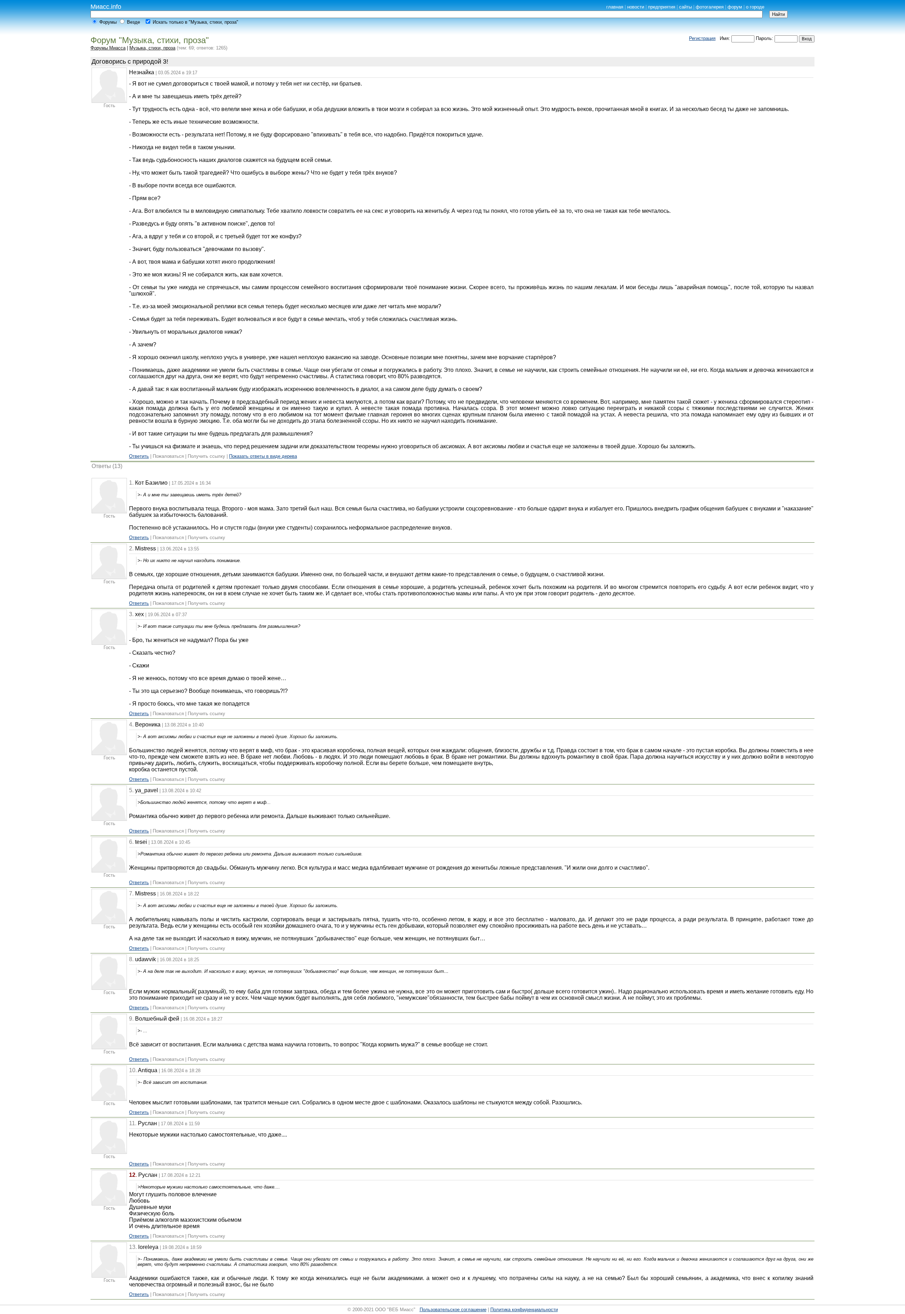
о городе (755, 7)
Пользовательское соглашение (453, 1309)
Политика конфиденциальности (524, 1309)
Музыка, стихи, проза (152, 48)
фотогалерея (710, 7)
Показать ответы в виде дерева (263, 456)
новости (635, 7)
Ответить (139, 456)
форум (735, 7)
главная (614, 7)
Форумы (108, 22)
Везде (133, 22)
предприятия (661, 7)
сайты (685, 7)
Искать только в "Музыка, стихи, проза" (195, 22)
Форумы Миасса (107, 48)
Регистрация (702, 38)
